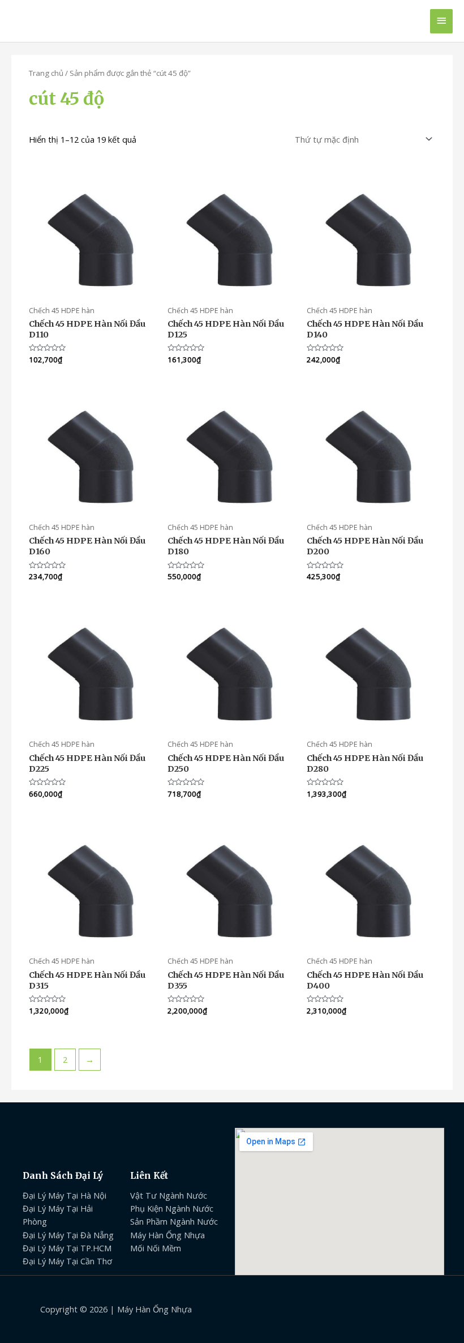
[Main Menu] (441, 21)
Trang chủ (46, 73)
